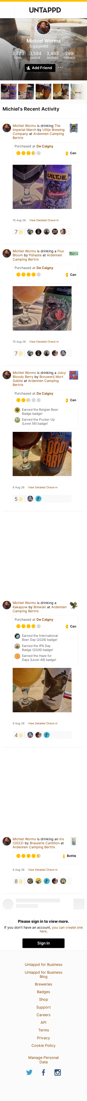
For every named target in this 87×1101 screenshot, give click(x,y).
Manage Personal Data (43, 1059)
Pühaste (36, 255)
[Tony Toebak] (63, 881)
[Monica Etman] (63, 232)
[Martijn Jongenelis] (38, 499)
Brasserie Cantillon (45, 843)
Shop (43, 999)
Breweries (43, 984)
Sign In (43, 943)
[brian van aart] (38, 881)
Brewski (40, 607)
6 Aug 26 (18, 869)
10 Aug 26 (19, 220)
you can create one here (61, 929)
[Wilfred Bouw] (63, 353)
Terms (43, 1030)
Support (43, 1007)
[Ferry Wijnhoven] (47, 232)
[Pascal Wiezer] (30, 881)
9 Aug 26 (18, 487)
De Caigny (45, 146)
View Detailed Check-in (44, 220)
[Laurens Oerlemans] (55, 232)
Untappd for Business (43, 964)
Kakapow (20, 607)
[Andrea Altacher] (55, 353)
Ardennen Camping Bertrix (38, 136)
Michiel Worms (24, 126)
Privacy (43, 1038)
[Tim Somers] (38, 232)
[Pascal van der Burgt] (30, 232)
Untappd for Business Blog (43, 974)
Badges (43, 992)
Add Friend (42, 68)
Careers (43, 1015)
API (43, 1022)
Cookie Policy (43, 1045)
